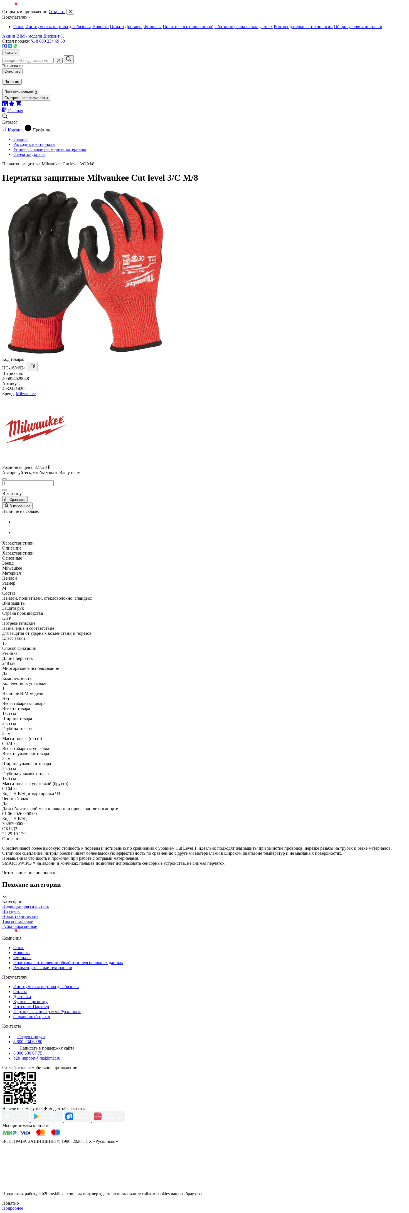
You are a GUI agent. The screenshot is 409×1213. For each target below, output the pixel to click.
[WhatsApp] (15, 47)
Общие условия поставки (358, 26)
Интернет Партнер (31, 1006)
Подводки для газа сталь (25, 906)
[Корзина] (18, 104)
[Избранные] (12, 104)
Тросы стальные (17, 921)
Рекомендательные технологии (303, 26)
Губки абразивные (19, 926)
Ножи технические (20, 916)
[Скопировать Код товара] (32, 366)
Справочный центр (31, 1016)
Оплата (117, 26)
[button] (204, 890)
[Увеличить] (4, 490)
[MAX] (5, 47)
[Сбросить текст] (59, 60)
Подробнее (12, 1208)
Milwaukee (26, 393)
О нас (18, 26)
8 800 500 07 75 (27, 1053)
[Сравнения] (5, 104)
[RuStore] (78, 1120)
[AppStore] (16, 1120)
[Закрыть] (70, 12)
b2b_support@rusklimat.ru (36, 1058)
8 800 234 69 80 (50, 41)
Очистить (12, 71)
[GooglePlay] (47, 1120)
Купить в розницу (30, 1001)
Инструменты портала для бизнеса (58, 26)
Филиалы (153, 26)
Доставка (133, 26)
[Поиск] (69, 59)
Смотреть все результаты (26, 98)
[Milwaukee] (35, 461)
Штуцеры (11, 911)
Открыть (57, 11)
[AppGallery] (108, 1120)
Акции (8, 36)
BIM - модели (29, 36)
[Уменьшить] (4, 479)
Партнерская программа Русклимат (47, 1011)
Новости (100, 26)
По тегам (11, 82)
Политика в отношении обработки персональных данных (218, 26)
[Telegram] (10, 47)
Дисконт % (53, 36)
